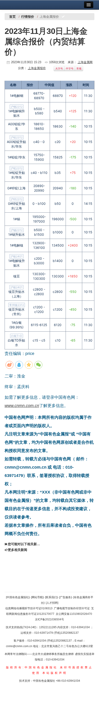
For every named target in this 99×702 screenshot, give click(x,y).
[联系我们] (51, 597)
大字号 (59, 68)
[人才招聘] (52, 602)
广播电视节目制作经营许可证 (72, 608)
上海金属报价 (37, 68)
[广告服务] (65, 597)
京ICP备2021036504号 (49, 619)
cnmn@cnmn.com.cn (19, 646)
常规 (79, 68)
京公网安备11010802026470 (74, 614)
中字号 (69, 68)
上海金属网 (85, 62)
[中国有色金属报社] (17, 597)
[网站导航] (37, 597)
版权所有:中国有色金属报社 (32, 667)
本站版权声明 (54, 673)
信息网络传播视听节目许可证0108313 (28, 608)
